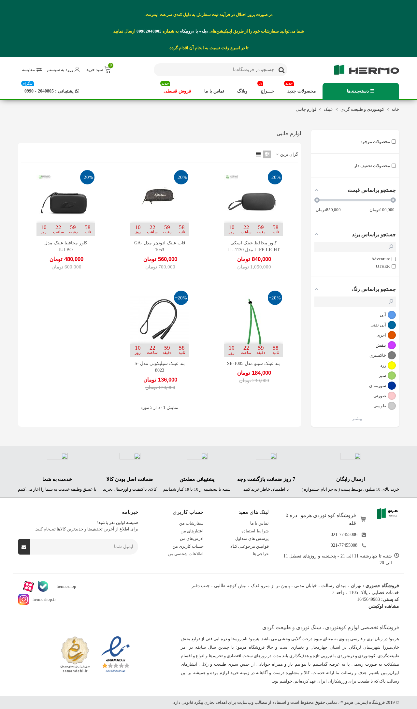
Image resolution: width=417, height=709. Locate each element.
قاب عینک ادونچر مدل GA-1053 (159, 246)
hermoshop (66, 586)
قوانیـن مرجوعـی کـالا (249, 546)
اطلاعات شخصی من (186, 553)
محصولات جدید (300, 88)
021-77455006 (344, 534)
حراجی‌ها (261, 553)
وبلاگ (242, 91)
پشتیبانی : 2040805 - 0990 (48, 88)
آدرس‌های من (192, 538)
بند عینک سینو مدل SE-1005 (253, 363)
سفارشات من (191, 523)
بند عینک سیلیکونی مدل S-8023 (160, 367)
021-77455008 (344, 545)
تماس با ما (214, 91)
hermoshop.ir (44, 599)
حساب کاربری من (188, 546)
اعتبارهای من (192, 530)
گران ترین (288, 154)
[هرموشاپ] (363, 69)
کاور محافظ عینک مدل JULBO (65, 246)
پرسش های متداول (252, 538)
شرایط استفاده (255, 530)
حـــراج (266, 88)
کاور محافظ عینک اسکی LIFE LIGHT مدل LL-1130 (253, 246)
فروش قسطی (176, 88)
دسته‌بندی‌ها (358, 91)
